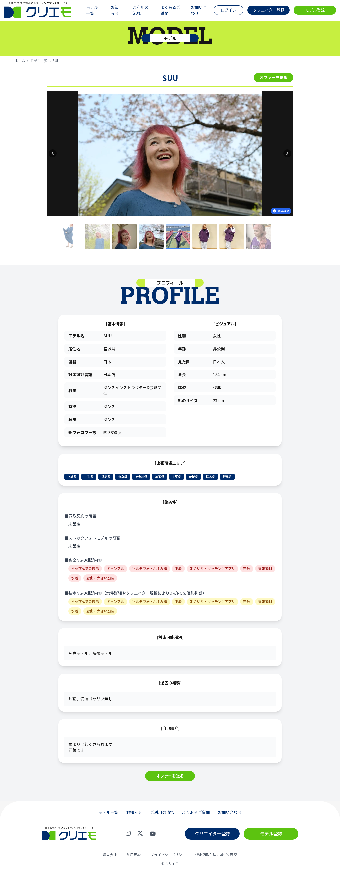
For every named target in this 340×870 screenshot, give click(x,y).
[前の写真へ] (53, 153)
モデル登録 (315, 10)
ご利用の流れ (141, 10)
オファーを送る (273, 77)
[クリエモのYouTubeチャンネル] (152, 833)
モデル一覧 (92, 10)
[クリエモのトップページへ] (37, 10)
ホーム (20, 60)
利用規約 (134, 854)
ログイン (228, 10)
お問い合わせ (199, 10)
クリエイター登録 (268, 10)
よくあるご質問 (170, 10)
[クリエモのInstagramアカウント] (128, 833)
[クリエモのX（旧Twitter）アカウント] (140, 833)
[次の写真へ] (287, 153)
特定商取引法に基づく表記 (216, 854)
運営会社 (110, 854)
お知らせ (115, 10)
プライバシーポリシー (168, 854)
